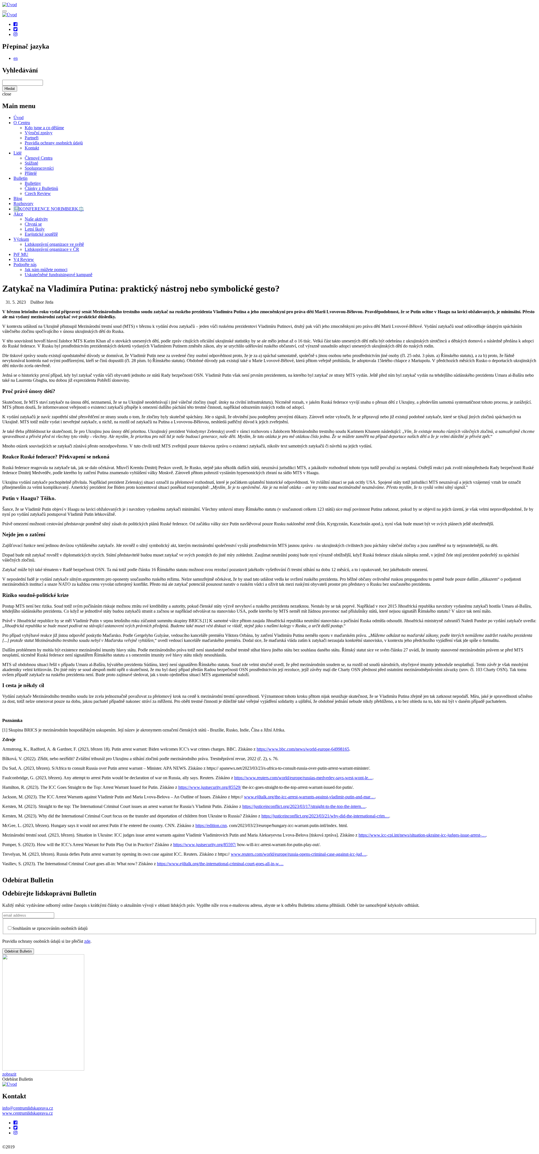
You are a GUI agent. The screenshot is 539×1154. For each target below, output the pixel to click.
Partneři (31, 137)
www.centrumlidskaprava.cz (27, 1113)
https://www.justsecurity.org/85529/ (209, 787)
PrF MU (20, 254)
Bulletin (20, 178)
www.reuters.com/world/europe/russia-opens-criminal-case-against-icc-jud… (298, 854)
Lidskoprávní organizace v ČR (52, 249)
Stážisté (31, 163)
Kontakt (32, 148)
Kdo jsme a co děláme (44, 127)
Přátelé (31, 173)
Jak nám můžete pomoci (46, 269)
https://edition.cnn (211, 825)
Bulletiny (33, 183)
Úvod (18, 117)
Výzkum (21, 239)
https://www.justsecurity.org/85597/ (204, 844)
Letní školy (35, 229)
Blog (17, 198)
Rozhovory (23, 203)
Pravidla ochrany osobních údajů (54, 142)
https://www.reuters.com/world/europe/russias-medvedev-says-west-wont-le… (303, 777)
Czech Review (38, 193)
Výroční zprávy (38, 132)
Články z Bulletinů (41, 188)
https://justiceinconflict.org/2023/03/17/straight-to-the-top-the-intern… (304, 806)
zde (87, 941)
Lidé (17, 153)
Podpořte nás (24, 264)
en (15, 58)
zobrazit (9, 1074)
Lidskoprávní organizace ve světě (54, 244)
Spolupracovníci (39, 168)
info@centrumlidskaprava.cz (27, 1108)
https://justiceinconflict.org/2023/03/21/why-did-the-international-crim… (325, 816)
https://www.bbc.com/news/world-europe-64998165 (303, 749)
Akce (18, 214)
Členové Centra (38, 158)
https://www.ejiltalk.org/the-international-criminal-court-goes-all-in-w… (220, 863)
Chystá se (33, 224)
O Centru (21, 122)
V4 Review (23, 259)
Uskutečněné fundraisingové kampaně (58, 274)
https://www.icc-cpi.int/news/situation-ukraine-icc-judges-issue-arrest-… (422, 835)
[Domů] (9, 4)
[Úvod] (9, 1084)
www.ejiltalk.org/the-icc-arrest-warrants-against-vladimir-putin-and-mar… (309, 796)
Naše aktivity (36, 219)
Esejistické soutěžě (41, 234)
